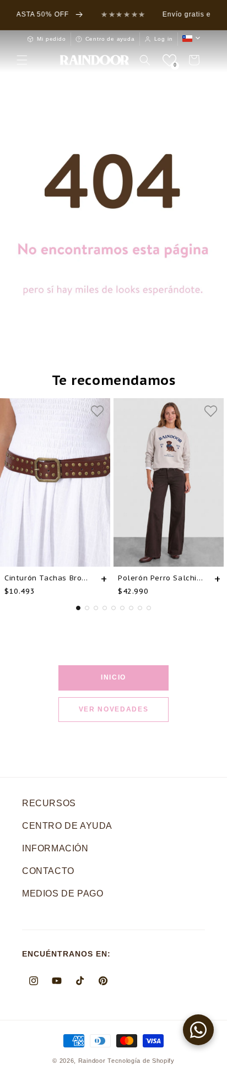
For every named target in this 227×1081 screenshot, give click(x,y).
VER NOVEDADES (114, 709)
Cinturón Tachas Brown (48, 578)
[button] (22, 60)
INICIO (113, 677)
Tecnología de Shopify (141, 1060)
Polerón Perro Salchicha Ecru (162, 578)
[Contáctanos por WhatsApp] (198, 1029)
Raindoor (92, 1060)
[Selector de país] (191, 39)
